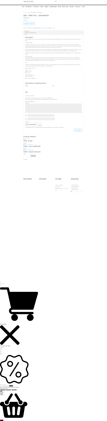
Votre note (27, 101)
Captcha (27, 121)
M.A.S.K (59, 6)
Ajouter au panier (29, 23)
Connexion (25, 159)
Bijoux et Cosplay (65, 6)
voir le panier (2, 389)
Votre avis (27, 102)
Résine (42, 6)
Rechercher (33, 155)
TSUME (53, 28)
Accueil (23, 6)
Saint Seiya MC (28, 6)
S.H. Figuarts (35, 6)
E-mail (26, 119)
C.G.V (56, 190)
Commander (8, 389)
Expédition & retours (59, 188)
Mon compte (78, 6)
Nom (26, 115)
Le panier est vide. (5, 346)
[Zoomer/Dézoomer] (0, 283)
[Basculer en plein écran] (1, 283)
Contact (83, 6)
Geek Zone (71, 6)
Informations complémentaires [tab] (30, 32)
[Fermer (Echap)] (3, 283)
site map (65, 188)
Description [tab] (27, 31)
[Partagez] (2, 283)
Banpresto (47, 6)
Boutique (61, 185)
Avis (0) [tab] (26, 34)
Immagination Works (53, 6)
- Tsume (28, 12)
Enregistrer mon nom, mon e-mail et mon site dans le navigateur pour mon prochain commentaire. (45, 127)
